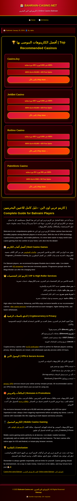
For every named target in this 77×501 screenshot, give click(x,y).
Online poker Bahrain (46, 472)
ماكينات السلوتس (30, 252)
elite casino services (18, 307)
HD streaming (18, 266)
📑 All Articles (43, 20)
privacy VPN (8, 384)
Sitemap (38, 492)
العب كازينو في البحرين (30, 472)
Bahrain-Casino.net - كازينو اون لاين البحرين (33, 489)
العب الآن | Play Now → (38, 80)
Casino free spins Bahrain (13, 472)
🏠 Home (32, 20)
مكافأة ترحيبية (24, 401)
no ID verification (32, 347)
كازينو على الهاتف (17, 427)
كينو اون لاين (59, 472)
